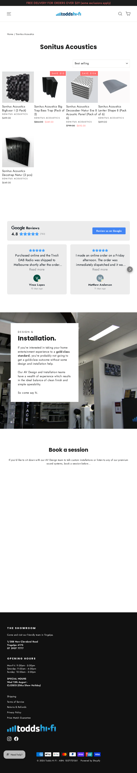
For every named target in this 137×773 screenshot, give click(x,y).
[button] (7, 269)
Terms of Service (15, 702)
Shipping (11, 696)
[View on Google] (36, 278)
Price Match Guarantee (19, 717)
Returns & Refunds (16, 707)
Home (10, 34)
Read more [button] (36, 269)
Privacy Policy (14, 712)
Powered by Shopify (90, 760)
